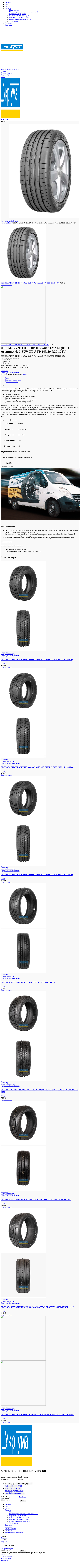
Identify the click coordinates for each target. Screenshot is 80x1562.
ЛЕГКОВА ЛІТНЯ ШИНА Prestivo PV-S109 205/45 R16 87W (28, 982)
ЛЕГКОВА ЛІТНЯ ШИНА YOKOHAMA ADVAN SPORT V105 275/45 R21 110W (37, 1307)
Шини (9, 223)
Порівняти (8, 1530)
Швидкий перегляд (7, 654)
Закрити (4, 1538)
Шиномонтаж (14, 10)
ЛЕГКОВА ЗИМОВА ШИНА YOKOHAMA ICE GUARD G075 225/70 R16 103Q (37, 875)
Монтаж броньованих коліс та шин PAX (23, 12)
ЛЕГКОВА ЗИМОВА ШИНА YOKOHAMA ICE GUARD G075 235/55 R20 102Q (37, 767)
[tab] (42, 378)
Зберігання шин (14, 21)
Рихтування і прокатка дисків (19, 16)
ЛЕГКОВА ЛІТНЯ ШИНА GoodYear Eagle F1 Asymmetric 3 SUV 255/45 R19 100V (30, 283)
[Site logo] (12, 67)
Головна (4, 223)
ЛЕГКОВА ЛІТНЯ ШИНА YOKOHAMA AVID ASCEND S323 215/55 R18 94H (36, 1200)
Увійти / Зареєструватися (14, 1532)
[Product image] (23, 650)
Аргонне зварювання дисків (19, 17)
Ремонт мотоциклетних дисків (20, 19)
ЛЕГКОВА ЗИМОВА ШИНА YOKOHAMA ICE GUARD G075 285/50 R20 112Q (37, 660)
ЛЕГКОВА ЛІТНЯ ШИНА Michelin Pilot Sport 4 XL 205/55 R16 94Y (25, 345)
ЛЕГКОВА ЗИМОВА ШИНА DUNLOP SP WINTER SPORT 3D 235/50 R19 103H (37, 1415)
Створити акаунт (7, 1549)
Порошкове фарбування (17, 14)
